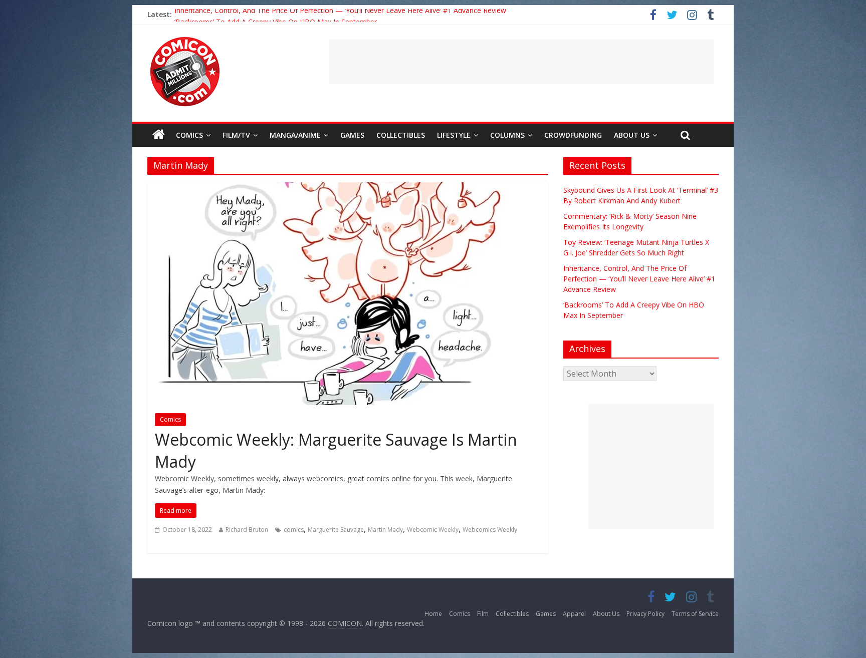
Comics (189, 135)
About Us (632, 135)
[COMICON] (185, 40)
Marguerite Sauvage (336, 529)
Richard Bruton (247, 529)
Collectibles (400, 135)
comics (294, 529)
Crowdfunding (573, 135)
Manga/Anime (295, 135)
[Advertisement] (521, 61)
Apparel (574, 613)
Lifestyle (454, 135)
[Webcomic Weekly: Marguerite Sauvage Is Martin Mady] (347, 188)
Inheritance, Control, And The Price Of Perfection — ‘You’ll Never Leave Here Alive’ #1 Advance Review (340, 14)
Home (433, 613)
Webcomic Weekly (433, 529)
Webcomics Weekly (490, 529)
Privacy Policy (645, 613)
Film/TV (236, 135)
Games (352, 135)
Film (483, 613)
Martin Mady (385, 529)
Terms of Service (695, 613)
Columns (507, 135)
